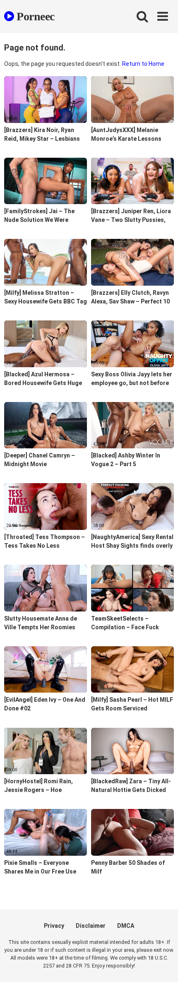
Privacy (54, 925)
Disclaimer (91, 925)
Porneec (34, 16)
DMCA (125, 925)
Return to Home (143, 63)
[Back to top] (163, 965)
